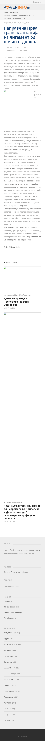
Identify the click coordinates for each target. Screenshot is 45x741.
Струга (7, 720)
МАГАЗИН (15, 22)
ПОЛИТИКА (9, 691)
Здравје (7, 650)
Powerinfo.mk (9, 550)
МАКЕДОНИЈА (25, 22)
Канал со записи (11, 607)
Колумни (8, 662)
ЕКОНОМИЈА (9, 644)
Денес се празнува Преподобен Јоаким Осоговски (16, 301)
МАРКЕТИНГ (9, 679)
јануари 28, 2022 (12, 47)
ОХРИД (7, 685)
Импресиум (37, 2)
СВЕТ (6, 708)
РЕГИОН (7, 703)
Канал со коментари (13, 612)
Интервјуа (8, 656)
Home (6, 12)
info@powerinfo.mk (11, 586)
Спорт (6, 714)
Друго (6, 638)
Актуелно (14, 12)
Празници (27, 295)
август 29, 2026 (10, 308)
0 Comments (10, 50)
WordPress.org (10, 618)
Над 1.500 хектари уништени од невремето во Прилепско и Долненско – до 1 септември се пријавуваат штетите (22, 512)
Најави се (8, 601)
